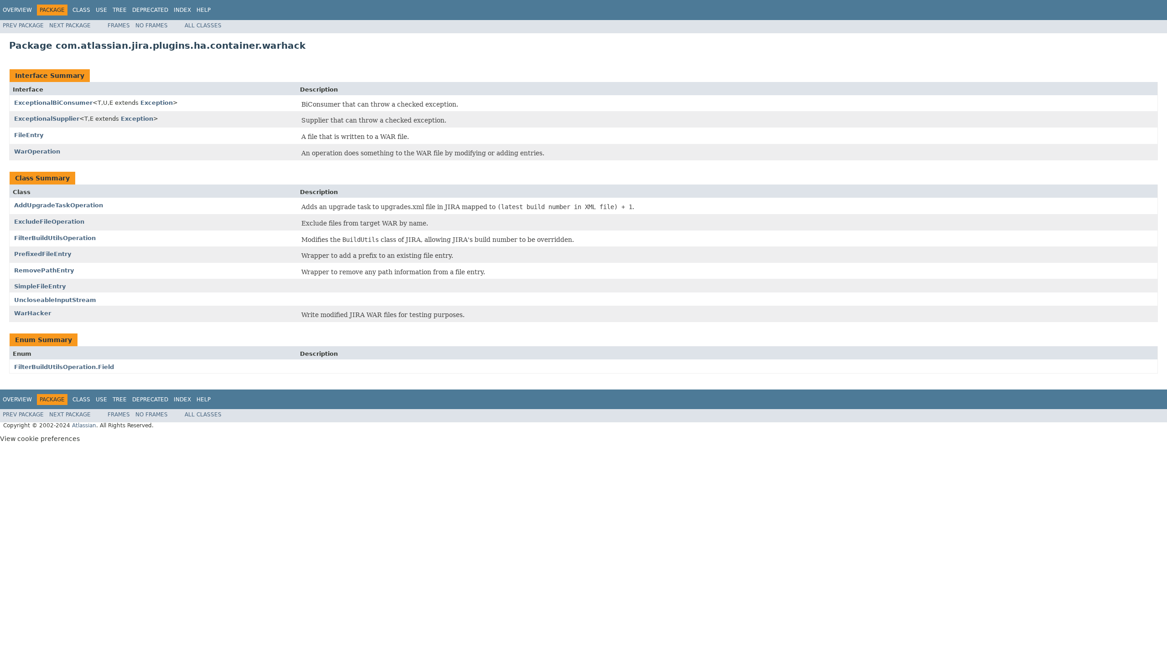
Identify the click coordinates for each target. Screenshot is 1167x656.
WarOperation (37, 151)
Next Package (70, 25)
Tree (120, 10)
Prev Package (23, 25)
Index (182, 10)
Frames (119, 25)
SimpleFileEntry (40, 286)
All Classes (203, 25)
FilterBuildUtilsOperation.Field (64, 367)
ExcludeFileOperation (49, 221)
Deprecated (150, 10)
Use (101, 10)
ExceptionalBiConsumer (53, 102)
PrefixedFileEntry (42, 254)
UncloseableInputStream (55, 300)
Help (203, 10)
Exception (156, 102)
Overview (17, 10)
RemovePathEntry (44, 270)
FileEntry (28, 135)
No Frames (151, 25)
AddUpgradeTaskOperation (58, 205)
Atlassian (84, 425)
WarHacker (32, 313)
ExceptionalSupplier (46, 118)
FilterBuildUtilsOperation (55, 238)
